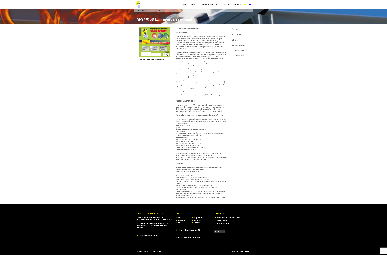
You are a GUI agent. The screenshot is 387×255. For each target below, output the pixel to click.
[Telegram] (221, 231)
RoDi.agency (234, 251)
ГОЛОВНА (185, 4)
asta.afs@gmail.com (223, 223)
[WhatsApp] (224, 231)
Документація (198, 218)
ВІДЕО (218, 4)
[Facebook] (215, 231)
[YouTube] (218, 231)
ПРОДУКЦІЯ (195, 4)
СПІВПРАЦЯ (227, 4)
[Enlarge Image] (155, 42)
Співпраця (197, 220)
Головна (180, 218)
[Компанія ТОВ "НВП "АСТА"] (138, 4)
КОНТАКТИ (237, 4)
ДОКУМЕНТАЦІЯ (207, 4)
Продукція (181, 220)
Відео (180, 223)
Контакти (197, 223)
